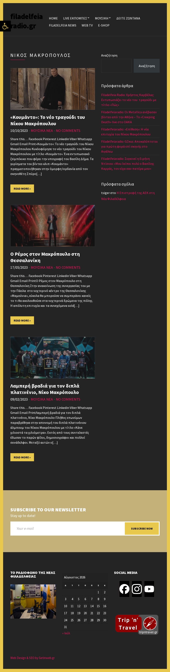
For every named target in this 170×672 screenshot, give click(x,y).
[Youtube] (149, 589)
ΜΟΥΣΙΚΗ (101, 18)
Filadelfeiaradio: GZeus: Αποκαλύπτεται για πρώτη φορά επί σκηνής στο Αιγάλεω (129, 146)
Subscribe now (142, 528)
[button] (5, 26)
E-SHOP (103, 25)
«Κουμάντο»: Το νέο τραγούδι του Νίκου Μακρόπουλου (47, 120)
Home (53, 18)
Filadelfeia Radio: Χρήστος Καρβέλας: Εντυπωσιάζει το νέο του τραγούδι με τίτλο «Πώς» (128, 100)
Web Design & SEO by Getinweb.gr (32, 658)
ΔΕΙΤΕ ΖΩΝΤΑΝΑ (128, 18)
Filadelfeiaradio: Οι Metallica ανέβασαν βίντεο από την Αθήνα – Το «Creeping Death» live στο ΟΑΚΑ (129, 117)
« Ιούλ (66, 633)
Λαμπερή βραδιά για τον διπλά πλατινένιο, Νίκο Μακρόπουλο (44, 389)
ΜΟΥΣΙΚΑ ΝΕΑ (42, 130)
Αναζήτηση (109, 55)
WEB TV (87, 25)
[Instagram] (137, 589)
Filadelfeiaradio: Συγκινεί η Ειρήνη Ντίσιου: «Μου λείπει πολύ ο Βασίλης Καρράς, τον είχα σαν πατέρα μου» (127, 164)
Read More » (22, 188)
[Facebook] (124, 589)
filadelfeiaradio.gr (26, 21)
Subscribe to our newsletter (48, 510)
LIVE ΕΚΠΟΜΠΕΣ (75, 18)
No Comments (68, 130)
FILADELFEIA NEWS (62, 25)
